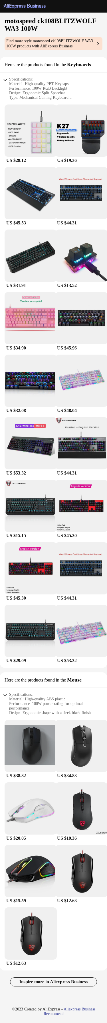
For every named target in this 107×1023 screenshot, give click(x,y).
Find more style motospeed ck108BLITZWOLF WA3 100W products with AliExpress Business (49, 43)
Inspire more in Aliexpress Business (53, 981)
